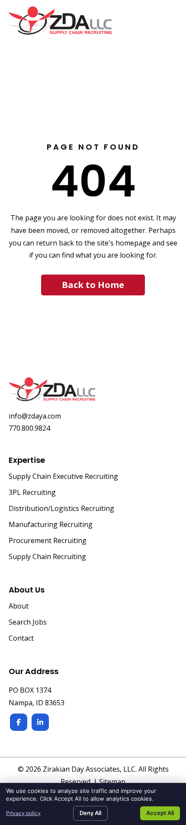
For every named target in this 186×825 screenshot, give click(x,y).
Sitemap (112, 781)
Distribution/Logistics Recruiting (61, 509)
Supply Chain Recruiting (47, 557)
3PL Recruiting (32, 493)
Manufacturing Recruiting (51, 525)
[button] (93, 285)
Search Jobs (28, 623)
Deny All (90, 812)
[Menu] (167, 25)
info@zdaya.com (35, 416)
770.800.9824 (29, 428)
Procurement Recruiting (48, 541)
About (19, 606)
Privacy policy (23, 813)
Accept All (160, 812)
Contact (21, 639)
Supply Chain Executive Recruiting (63, 477)
